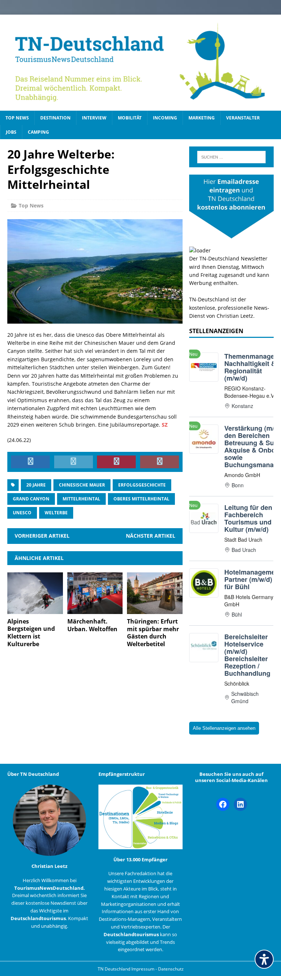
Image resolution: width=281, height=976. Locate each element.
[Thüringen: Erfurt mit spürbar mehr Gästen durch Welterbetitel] (155, 609)
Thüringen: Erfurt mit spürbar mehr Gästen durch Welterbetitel (153, 632)
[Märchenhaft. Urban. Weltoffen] (95, 609)
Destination (55, 118)
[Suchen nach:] (231, 157)
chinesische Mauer (82, 485)
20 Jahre (36, 485)
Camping (38, 132)
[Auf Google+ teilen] (159, 462)
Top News (17, 118)
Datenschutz (171, 969)
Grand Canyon (31, 499)
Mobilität (130, 118)
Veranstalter (243, 118)
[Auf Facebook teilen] (30, 462)
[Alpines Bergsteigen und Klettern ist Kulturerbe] (35, 609)
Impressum (143, 969)
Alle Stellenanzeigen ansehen (224, 728)
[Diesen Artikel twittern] (73, 462)
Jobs (11, 132)
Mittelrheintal (81, 499)
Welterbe (56, 513)
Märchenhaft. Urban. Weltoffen (92, 625)
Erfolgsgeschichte (142, 485)
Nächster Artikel (150, 535)
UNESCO (22, 513)
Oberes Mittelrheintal (141, 499)
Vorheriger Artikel (42, 535)
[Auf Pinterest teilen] (116, 462)
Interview (94, 118)
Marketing (201, 118)
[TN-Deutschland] (140, 63)
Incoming (165, 118)
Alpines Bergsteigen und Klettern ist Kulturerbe (31, 632)
